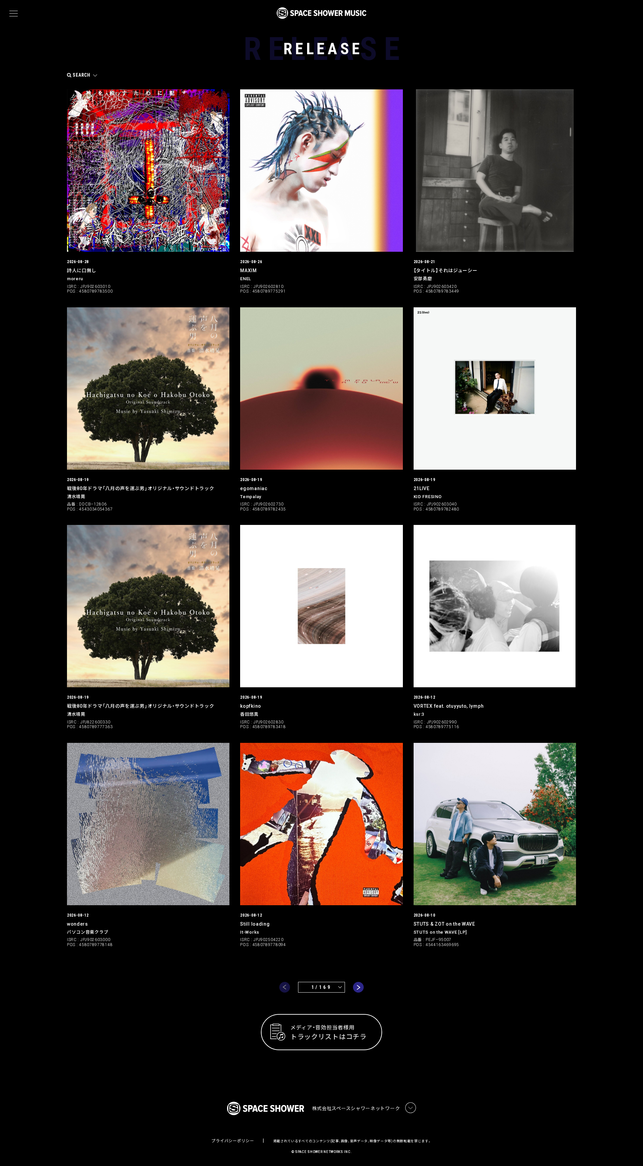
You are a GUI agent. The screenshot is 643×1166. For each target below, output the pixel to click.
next (358, 987)
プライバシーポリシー (232, 1141)
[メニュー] (13, 14)
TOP (629, 1150)
